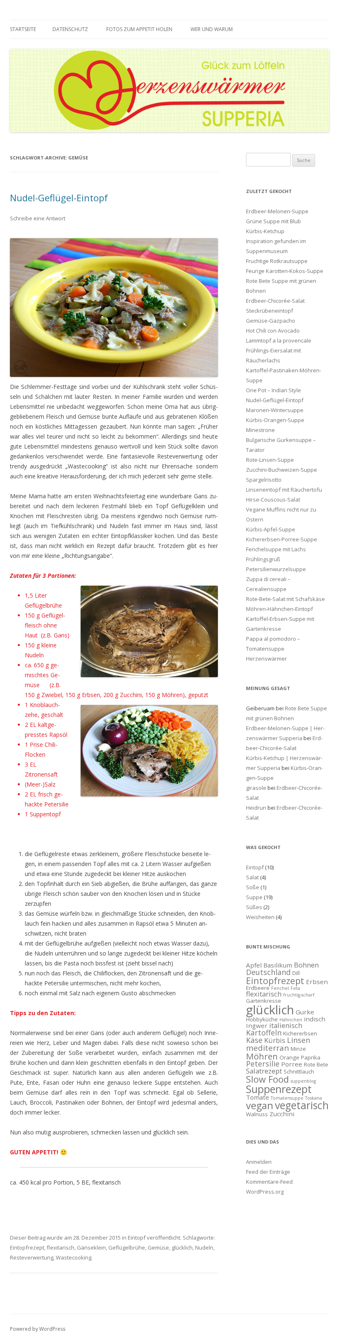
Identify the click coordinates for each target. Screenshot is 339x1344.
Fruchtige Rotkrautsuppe (277, 261)
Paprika (310, 1057)
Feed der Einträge (268, 1171)
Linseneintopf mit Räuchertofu (284, 489)
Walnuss (257, 1114)
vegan (259, 1105)
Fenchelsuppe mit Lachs (276, 549)
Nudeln (204, 1247)
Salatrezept (264, 1071)
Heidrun (256, 807)
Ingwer (256, 1025)
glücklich (182, 1247)
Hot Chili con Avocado (273, 330)
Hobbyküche (262, 1019)
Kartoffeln (264, 1033)
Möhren (262, 1056)
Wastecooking (73, 1257)
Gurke (305, 1012)
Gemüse (158, 1247)
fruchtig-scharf (299, 995)
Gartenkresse (263, 1000)
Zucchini (282, 1114)
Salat (252, 877)
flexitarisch (60, 1247)
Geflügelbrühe (126, 1247)
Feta (295, 988)
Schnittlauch (299, 1071)
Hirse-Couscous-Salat (273, 499)
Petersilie (262, 1064)
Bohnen (306, 965)
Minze (298, 1048)
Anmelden (259, 1161)
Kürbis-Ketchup (265, 231)
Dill (296, 973)
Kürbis (274, 1040)
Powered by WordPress (37, 1328)
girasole (256, 787)
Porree (291, 1064)
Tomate (257, 1097)
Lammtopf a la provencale (278, 340)
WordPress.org (265, 1191)
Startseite (23, 29)
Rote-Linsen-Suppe (270, 459)
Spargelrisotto (264, 479)
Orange (289, 1057)
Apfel (254, 965)
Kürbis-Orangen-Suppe (275, 420)
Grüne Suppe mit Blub (273, 221)
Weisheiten (260, 917)
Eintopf (137, 1237)
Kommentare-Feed (269, 1181)
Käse (254, 1040)
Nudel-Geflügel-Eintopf (59, 197)
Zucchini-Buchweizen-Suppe (281, 469)
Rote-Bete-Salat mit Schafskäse (285, 599)
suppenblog (303, 1081)
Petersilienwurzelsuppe (276, 569)
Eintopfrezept (27, 1247)
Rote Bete (316, 1064)
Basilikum (277, 965)
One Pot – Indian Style (273, 390)
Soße (252, 887)
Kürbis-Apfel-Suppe (270, 529)
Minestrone (260, 430)
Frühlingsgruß (263, 559)
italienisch (285, 1025)
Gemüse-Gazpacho (270, 320)
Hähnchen (290, 1020)
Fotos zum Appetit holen (139, 29)
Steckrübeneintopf (269, 310)
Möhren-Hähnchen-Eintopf (279, 609)
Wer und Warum (212, 29)
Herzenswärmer (266, 658)
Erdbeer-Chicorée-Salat (275, 300)
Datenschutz (70, 29)
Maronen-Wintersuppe (274, 410)
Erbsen (317, 981)
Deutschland (268, 972)
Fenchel (280, 988)
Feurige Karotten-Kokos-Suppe (284, 271)
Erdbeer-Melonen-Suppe (277, 211)
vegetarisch (302, 1105)
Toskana (313, 1098)
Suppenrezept (279, 1089)
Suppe (254, 897)
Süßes (254, 907)
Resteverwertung (31, 1257)
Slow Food (267, 1079)
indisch (314, 1019)
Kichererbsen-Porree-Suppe (281, 539)
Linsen (298, 1040)
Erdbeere (258, 988)
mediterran (267, 1047)
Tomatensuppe (287, 1098)
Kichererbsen (300, 1033)
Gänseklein (91, 1247)
